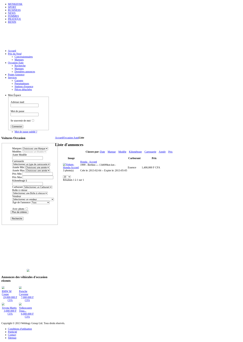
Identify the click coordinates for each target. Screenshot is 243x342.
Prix (170, 151)
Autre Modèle (19, 154)
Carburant (17, 187)
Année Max (18, 170)
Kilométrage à (19, 180)
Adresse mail (17, 102)
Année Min (18, 167)
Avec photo (18, 208)
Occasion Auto (71, 137)
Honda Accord (88, 161)
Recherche (17, 218)
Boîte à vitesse (19, 190)
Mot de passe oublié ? (26, 131)
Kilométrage (135, 151)
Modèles (16, 151)
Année (162, 151)
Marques (16, 148)
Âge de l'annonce (21, 202)
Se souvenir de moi (21, 120)
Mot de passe (17, 111)
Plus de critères (19, 212)
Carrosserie (150, 151)
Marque (112, 151)
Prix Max (17, 177)
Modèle (122, 151)
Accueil (59, 137)
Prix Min (16, 173)
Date (102, 151)
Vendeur (16, 196)
